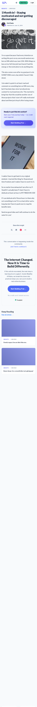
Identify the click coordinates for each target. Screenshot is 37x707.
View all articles (7, 315)
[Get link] (25, 230)
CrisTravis (10, 23)
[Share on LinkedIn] (16, 230)
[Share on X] (12, 230)
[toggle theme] (16, 2)
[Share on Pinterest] (21, 230)
